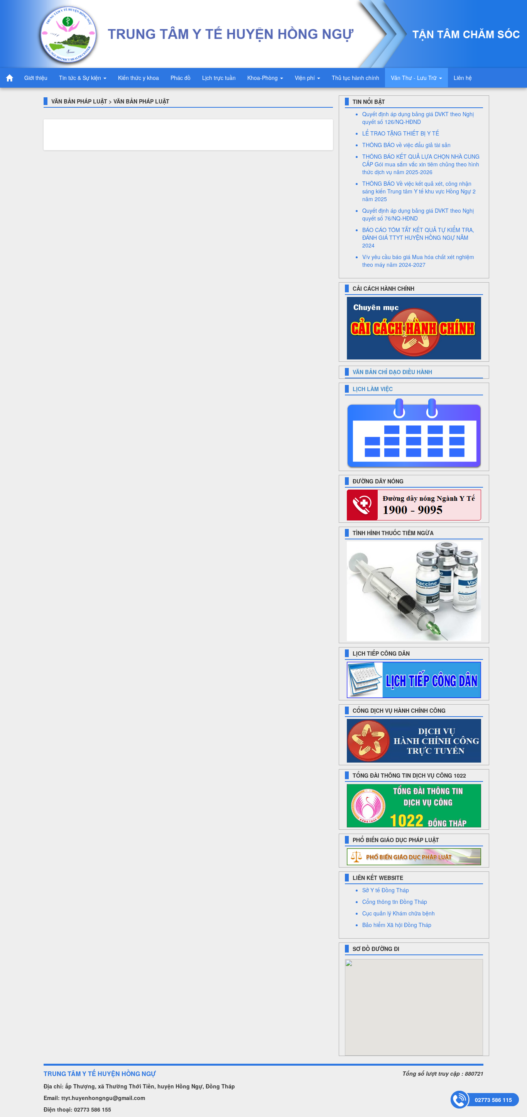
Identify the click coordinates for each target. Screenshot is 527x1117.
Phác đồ (181, 77)
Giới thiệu (35, 77)
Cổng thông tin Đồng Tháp (394, 901)
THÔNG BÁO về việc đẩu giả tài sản (406, 145)
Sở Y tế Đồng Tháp (385, 890)
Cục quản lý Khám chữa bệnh (398, 913)
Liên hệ (463, 77)
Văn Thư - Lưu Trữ (414, 77)
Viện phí (305, 77)
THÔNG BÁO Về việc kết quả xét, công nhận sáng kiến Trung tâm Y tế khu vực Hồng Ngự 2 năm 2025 (419, 191)
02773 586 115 (493, 1099)
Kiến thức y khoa (138, 77)
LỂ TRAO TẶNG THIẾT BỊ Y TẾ (400, 133)
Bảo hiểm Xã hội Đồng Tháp (396, 925)
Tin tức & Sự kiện (81, 77)
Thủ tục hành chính (355, 77)
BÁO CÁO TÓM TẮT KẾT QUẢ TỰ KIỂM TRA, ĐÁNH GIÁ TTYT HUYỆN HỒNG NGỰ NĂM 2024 (418, 237)
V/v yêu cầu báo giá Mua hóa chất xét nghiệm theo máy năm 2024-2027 (418, 260)
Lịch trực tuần (219, 77)
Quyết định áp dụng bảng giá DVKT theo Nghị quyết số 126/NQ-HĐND (418, 117)
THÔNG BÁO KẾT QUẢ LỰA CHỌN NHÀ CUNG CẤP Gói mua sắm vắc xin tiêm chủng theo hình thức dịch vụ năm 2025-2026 (421, 164)
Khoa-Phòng (263, 77)
